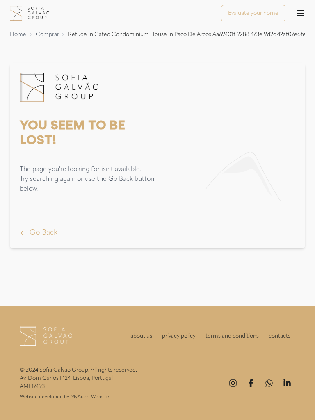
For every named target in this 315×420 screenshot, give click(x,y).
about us (141, 336)
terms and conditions (232, 336)
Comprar (47, 34)
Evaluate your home (253, 13)
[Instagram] (233, 383)
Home (18, 34)
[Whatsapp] (269, 383)
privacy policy (179, 336)
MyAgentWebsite (90, 397)
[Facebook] (251, 383)
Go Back (43, 232)
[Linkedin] (287, 383)
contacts (279, 336)
